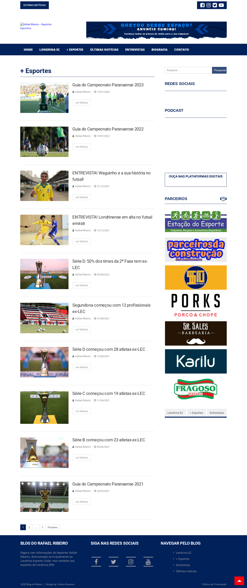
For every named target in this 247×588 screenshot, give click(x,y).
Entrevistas (135, 49)
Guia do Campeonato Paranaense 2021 (107, 484)
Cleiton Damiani (65, 584)
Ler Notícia (81, 102)
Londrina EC (49, 49)
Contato (181, 49)
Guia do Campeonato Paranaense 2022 (107, 129)
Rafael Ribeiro (83, 91)
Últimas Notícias (104, 49)
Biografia (159, 49)
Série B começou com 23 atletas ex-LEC (108, 439)
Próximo (53, 527)
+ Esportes (75, 49)
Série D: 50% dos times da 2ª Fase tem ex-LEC (110, 264)
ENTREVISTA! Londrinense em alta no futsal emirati (112, 220)
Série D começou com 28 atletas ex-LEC (108, 349)
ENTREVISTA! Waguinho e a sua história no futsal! (111, 176)
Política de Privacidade (214, 584)
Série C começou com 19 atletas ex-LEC (108, 393)
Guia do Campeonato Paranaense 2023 (107, 84)
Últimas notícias (186, 571)
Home (28, 49)
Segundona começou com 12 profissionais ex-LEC (111, 308)
